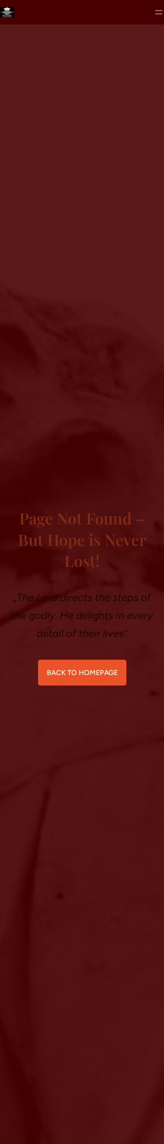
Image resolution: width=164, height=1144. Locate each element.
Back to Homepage (82, 672)
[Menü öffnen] (159, 12)
